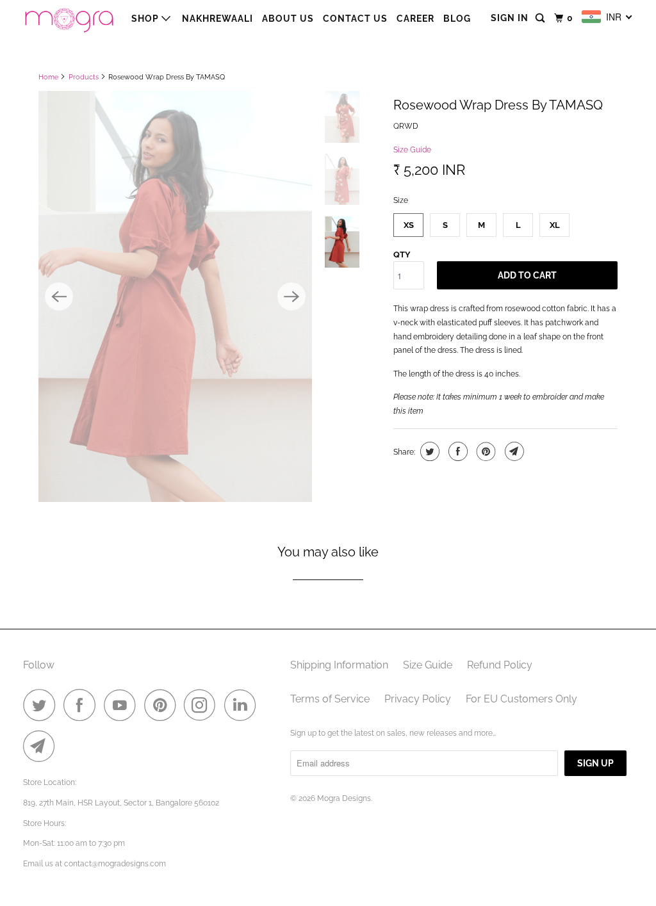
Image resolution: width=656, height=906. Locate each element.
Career (415, 18)
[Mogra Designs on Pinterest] (163, 705)
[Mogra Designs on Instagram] (203, 705)
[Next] (291, 296)
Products (84, 77)
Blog (457, 18)
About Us (288, 18)
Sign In (510, 18)
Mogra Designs (344, 798)
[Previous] (59, 296)
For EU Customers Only (521, 699)
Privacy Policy (417, 699)
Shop (146, 18)
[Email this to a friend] (513, 451)
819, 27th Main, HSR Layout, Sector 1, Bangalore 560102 (121, 802)
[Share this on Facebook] (456, 451)
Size (400, 200)
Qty (402, 254)
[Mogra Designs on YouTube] (123, 705)
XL (555, 225)
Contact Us (355, 18)
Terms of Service (330, 699)
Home (48, 77)
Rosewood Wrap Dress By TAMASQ (498, 105)
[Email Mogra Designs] (42, 746)
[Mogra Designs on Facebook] (82, 705)
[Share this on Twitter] (428, 451)
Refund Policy (499, 665)
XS (409, 225)
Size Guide (412, 149)
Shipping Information (339, 665)
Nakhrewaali (217, 18)
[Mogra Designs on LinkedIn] (243, 705)
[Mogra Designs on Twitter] (42, 705)
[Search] (541, 18)
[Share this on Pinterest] (484, 451)
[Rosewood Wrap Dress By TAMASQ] (175, 296)
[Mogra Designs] (68, 18)
